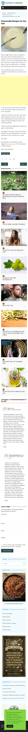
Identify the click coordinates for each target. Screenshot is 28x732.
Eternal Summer (7, 688)
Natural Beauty (6, 616)
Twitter (6, 159)
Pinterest (14, 159)
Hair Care (6, 153)
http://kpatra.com (11, 144)
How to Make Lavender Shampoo (14, 224)
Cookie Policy (15, 722)
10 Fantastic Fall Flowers (9, 691)
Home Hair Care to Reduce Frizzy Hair (14, 392)
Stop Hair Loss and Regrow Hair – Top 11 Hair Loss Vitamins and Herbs (14, 333)
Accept (10, 726)
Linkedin (10, 159)
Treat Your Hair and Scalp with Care (13, 251)
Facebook (2, 159)
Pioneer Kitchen (7, 620)
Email (3, 530)
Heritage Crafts (7, 626)
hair (4, 73)
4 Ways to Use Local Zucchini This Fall (13, 698)
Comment (4, 514)
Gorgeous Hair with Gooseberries (9, 279)
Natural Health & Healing (9, 623)
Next (22, 164)
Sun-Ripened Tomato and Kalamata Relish (12, 598)
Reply (4, 446)
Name (3, 523)
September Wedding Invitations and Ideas (14, 695)
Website (3, 537)
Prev (5, 164)
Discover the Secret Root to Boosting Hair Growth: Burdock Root (13, 196)
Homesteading (6, 629)
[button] (6, 603)
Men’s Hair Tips (8, 305)
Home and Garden (7, 613)
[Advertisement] (14, 90)
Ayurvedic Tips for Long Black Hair (13, 362)
